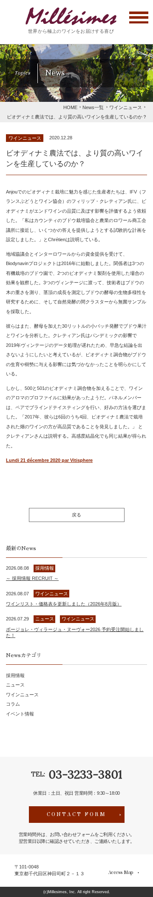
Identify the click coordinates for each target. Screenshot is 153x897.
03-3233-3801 (85, 774)
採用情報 (15, 675)
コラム (13, 704)
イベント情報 (20, 713)
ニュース (15, 684)
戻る (76, 514)
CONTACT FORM (76, 814)
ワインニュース (24, 138)
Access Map (120, 872)
